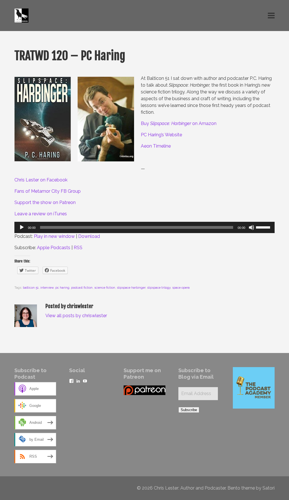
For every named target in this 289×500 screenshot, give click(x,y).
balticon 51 (31, 288)
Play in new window (54, 236)
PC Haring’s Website (161, 134)
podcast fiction (82, 288)
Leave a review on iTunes (40, 213)
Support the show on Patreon (45, 202)
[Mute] (251, 227)
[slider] (264, 227)
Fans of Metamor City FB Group (47, 191)
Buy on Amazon (178, 123)
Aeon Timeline (156, 146)
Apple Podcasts (53, 247)
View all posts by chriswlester (76, 315)
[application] (144, 227)
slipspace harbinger (131, 288)
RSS (78, 247)
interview (47, 288)
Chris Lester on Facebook (40, 180)
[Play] (22, 227)
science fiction (104, 288)
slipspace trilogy (158, 288)
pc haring (62, 288)
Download (89, 236)
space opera (181, 288)
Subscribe (189, 410)
